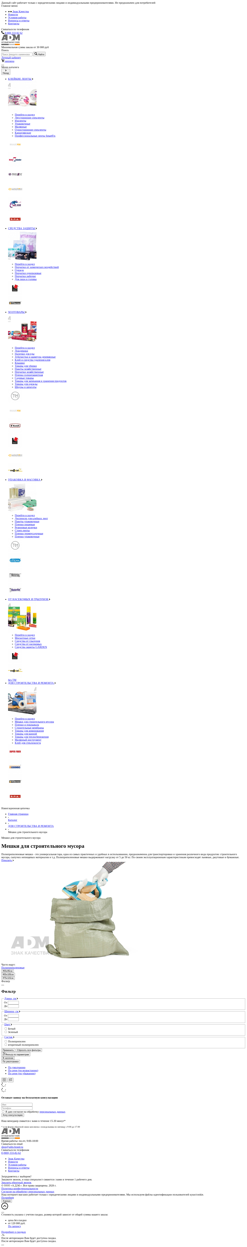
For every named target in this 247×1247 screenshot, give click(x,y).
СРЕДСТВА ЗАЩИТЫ (22, 228)
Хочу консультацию (13, 1115)
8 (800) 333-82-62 (11, 1153)
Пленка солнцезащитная (29, 375)
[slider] (123, 1004)
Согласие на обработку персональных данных (27, 1191)
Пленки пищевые (25, 524)
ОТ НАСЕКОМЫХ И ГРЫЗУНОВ (28, 599)
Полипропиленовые (13, 967)
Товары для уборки (26, 366)
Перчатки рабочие (25, 276)
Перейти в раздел (25, 114)
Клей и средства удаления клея (32, 359)
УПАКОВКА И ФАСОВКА (24, 479)
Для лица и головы (26, 279)
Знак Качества (20, 11)
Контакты (13, 23)
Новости (13, 14)
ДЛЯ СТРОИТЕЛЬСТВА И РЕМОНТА (31, 683)
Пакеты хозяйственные (28, 369)
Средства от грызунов (27, 641)
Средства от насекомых (28, 644)
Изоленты (20, 120)
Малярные (21, 126)
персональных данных (52, 1111)
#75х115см (8, 978)
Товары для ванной (26, 733)
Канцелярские (23, 132)
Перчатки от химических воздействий (37, 267)
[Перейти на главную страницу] (10, 1137)
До (5, 1006)
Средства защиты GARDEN (31, 647)
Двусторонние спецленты (29, 117)
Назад (6, 73)
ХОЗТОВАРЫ (16, 312)
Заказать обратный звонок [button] (16, 1182)
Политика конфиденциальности (19, 1188)
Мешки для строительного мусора (34, 721)
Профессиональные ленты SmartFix (35, 135)
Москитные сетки (25, 638)
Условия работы (17, 17)
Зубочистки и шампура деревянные (35, 356)
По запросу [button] (14, 1226)
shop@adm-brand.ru (12, 1147)
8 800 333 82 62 (14, 33)
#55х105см (8, 974)
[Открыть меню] (2, 65)
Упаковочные (22, 123)
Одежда (19, 270)
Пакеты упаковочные (27, 521)
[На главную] (10, 44)
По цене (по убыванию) (21, 1073)
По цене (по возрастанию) (23, 1070)
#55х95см (7, 971)
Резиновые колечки (26, 527)
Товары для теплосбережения (32, 736)
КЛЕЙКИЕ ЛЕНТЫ (20, 78)
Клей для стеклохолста (28, 742)
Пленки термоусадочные (29, 533)
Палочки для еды (24, 353)
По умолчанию (10, 1061)
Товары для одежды (26, 384)
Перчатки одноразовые (28, 273)
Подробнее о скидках (13, 1232)
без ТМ (12, 680)
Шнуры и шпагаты (25, 387)
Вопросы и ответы (18, 20)
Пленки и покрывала (27, 724)
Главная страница (18, 814)
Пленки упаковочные (27, 536)
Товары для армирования (29, 730)
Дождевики (21, 350)
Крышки (20, 362)
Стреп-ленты (22, 530)
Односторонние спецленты (30, 129)
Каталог (12, 820)
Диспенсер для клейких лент (31, 518)
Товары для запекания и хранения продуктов (41, 381)
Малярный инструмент (28, 739)
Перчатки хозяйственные (29, 372)
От (5, 1002)
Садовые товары (24, 378)
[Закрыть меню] (2, 985)
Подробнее (7, 1197)
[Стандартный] (10, 1080)
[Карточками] (4, 1080)
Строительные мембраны (29, 727)
